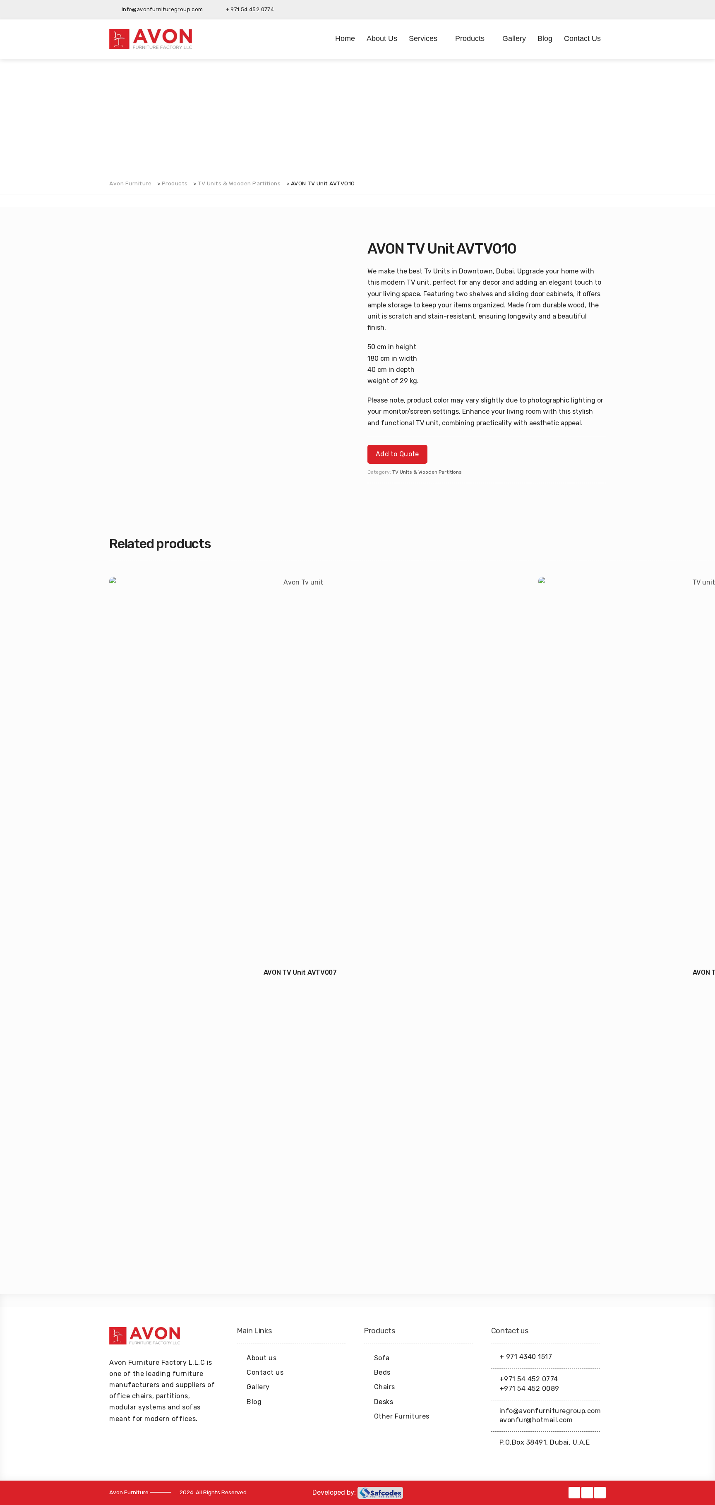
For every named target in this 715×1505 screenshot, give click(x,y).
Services (423, 38)
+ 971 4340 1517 (525, 1357)
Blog (544, 38)
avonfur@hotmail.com (536, 1420)
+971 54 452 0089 (529, 1388)
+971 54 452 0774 (528, 1379)
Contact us (582, 38)
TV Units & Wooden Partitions (427, 472)
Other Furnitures (401, 1416)
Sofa (382, 1358)
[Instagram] (600, 9)
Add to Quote (397, 454)
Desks (383, 1402)
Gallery (514, 38)
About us (382, 38)
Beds (382, 1372)
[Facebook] (573, 9)
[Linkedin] (587, 9)
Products (470, 38)
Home (345, 38)
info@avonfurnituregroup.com (550, 1411)
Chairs (384, 1387)
